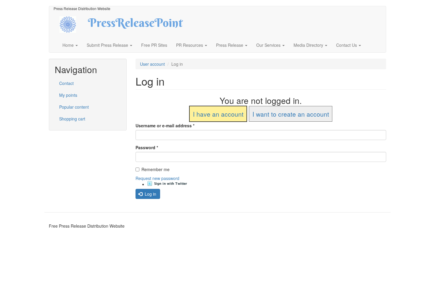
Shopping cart (72, 119)
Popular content (74, 107)
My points (68, 95)
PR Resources (190, 45)
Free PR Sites (154, 45)
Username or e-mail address (165, 125)
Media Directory (309, 45)
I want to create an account (290, 114)
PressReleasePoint (135, 25)
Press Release (230, 45)
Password (147, 147)
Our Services (269, 45)
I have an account (218, 114)
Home (68, 45)
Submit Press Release (108, 45)
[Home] (73, 24)
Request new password (157, 178)
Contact (66, 83)
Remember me (155, 169)
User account (152, 64)
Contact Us (347, 45)
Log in (150, 194)
